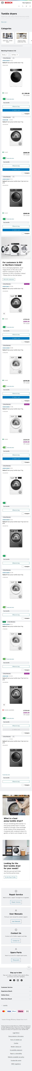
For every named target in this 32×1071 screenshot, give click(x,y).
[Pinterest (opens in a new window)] (22, 980)
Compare (27, 113)
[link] (10, 99)
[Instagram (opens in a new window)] (18, 980)
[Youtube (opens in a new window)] (10, 980)
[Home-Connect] (13, 58)
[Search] (22, 6)
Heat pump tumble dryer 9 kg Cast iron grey (15, 181)
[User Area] (19, 6)
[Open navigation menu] (30, 6)
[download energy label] (4, 99)
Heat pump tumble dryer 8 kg (13, 350)
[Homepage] (6, 2)
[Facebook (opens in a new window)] (14, 980)
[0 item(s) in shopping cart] (26, 6)
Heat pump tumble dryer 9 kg (13, 62)
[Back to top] (29, 968)
